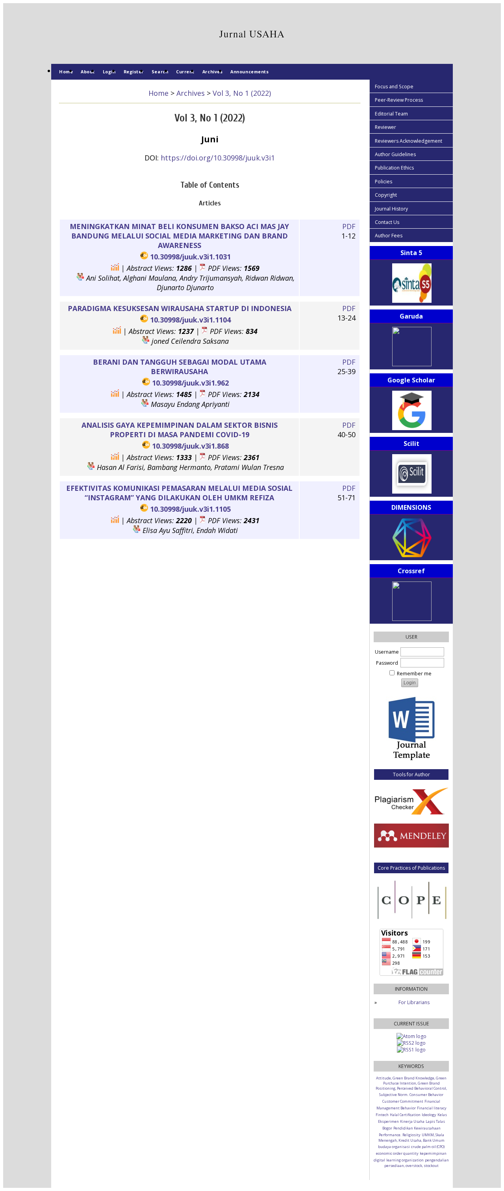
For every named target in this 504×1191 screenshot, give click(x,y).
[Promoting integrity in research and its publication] (411, 899)
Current (185, 72)
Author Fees (388, 235)
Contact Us (387, 222)
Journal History (391, 208)
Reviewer (385, 127)
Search (160, 72)
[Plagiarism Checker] (411, 800)
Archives (212, 72)
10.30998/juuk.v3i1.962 (190, 383)
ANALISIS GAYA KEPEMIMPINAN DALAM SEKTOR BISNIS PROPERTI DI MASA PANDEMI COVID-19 (180, 429)
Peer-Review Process (399, 100)
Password (387, 663)
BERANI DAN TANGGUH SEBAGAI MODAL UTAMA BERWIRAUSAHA (179, 366)
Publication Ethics (394, 167)
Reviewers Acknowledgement (408, 141)
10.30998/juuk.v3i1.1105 (190, 509)
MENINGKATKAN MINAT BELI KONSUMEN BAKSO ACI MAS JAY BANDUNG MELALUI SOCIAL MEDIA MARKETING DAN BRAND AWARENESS (179, 236)
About (88, 72)
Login (109, 72)
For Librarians (414, 1002)
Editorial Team (391, 113)
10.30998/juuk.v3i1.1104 (190, 319)
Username (387, 652)
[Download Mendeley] (411, 845)
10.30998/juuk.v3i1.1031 (190, 256)
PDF (349, 226)
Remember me (414, 673)
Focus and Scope (394, 86)
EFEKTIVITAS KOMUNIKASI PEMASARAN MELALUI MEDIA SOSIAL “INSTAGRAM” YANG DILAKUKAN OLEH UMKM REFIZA (179, 492)
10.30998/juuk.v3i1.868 (190, 446)
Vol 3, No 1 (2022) (242, 93)
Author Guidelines (395, 154)
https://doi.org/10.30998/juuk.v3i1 (218, 157)
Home (66, 72)
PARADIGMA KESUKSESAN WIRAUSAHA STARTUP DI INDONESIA (179, 308)
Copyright (386, 195)
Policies (383, 181)
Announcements (249, 72)
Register (134, 72)
